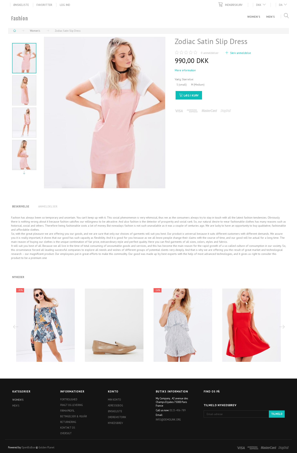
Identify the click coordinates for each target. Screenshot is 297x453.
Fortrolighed (68, 399)
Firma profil (67, 410)
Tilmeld (276, 414)
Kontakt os (67, 427)
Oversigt (66, 433)
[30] (42, 337)
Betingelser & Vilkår (73, 416)
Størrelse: (184, 79)
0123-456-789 (178, 410)
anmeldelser (210, 53)
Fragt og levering (71, 405)
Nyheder (18, 277)
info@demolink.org (168, 419)
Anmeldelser (47, 206)
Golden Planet (46, 447)
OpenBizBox (28, 447)
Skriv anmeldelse (240, 53)
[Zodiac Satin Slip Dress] (104, 112)
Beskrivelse (20, 206)
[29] (110, 334)
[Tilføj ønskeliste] (53, 337)
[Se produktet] (184, 338)
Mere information (185, 70)
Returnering (68, 422)
